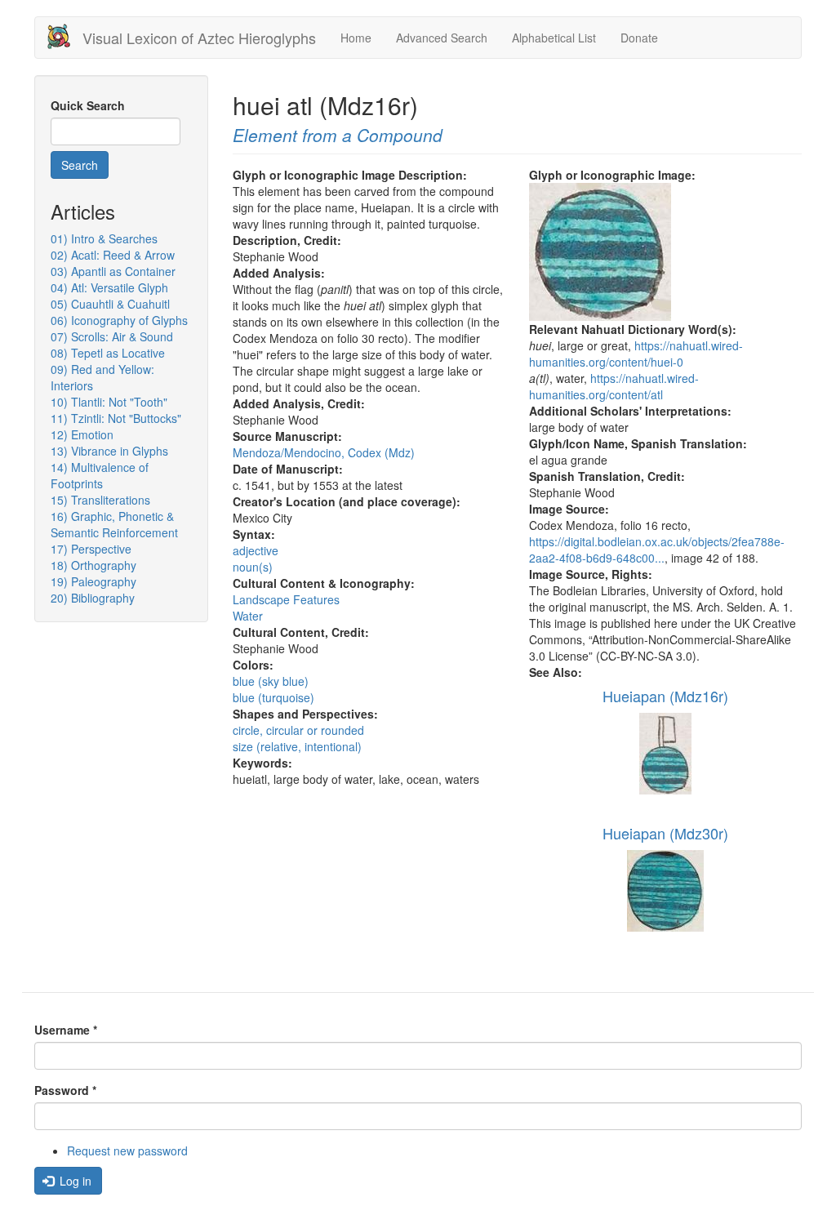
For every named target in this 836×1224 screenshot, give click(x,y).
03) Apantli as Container (113, 271)
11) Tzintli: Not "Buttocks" (116, 418)
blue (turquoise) (273, 697)
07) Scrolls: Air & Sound (112, 336)
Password (65, 1090)
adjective (255, 550)
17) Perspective (91, 549)
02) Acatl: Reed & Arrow (113, 255)
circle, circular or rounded (298, 730)
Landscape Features (286, 599)
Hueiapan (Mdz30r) (665, 832)
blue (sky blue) (271, 681)
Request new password (127, 1150)
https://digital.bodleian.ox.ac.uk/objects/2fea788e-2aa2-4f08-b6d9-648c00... (657, 549)
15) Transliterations (100, 500)
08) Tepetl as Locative (108, 353)
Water (248, 616)
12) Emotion (82, 434)
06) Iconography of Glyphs (119, 320)
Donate (639, 37)
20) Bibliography (93, 598)
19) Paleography (93, 581)
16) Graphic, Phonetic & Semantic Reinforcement (114, 524)
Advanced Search (441, 37)
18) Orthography (93, 565)
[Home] (64, 36)
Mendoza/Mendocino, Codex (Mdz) (324, 452)
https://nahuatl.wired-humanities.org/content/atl (614, 386)
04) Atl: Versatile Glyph (109, 287)
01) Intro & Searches (104, 238)
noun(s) (253, 567)
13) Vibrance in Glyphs (109, 451)
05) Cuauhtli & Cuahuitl (110, 304)
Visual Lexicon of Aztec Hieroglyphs (199, 37)
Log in (73, 1181)
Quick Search (88, 105)
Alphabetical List (554, 37)
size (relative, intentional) (297, 746)
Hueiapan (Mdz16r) (665, 695)
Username (65, 1029)
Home (355, 37)
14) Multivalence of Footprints (100, 475)
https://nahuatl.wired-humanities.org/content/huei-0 (636, 353)
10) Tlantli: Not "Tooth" (109, 402)
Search (79, 165)
